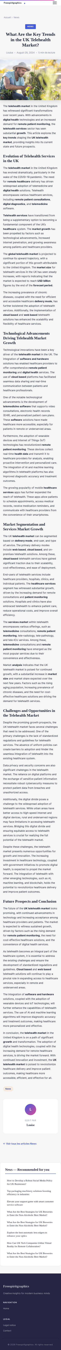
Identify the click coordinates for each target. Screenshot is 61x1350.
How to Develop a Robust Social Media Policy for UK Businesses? (29, 1182)
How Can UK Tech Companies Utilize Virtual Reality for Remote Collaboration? (29, 1245)
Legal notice (9, 1325)
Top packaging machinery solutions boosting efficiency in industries (29, 1193)
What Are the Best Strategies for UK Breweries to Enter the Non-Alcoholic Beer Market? (30, 1213)
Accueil (7, 17)
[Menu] (55, 2)
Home (6, 1308)
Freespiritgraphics (16, 1286)
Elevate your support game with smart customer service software (30, 1203)
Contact (7, 1330)
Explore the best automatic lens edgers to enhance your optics (27, 1234)
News (16, 17)
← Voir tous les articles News (19, 1143)
